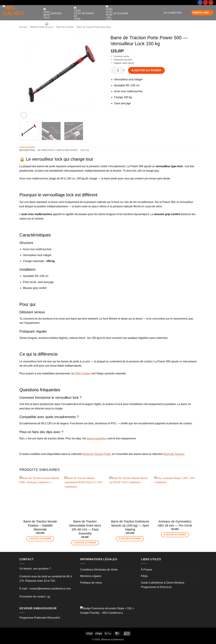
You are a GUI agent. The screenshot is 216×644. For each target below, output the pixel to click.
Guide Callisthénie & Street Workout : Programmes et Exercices (163, 584)
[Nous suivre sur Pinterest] (205, 2)
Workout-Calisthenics (112, 639)
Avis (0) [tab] (84, 150)
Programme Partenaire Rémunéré (39, 617)
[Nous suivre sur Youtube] (210, 2)
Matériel (56, 13)
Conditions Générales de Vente (99, 569)
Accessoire (120, 13)
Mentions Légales (90, 576)
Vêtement (88, 13)
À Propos (146, 569)
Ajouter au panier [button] (40, 539)
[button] (173, 13)
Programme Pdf (64, 33)
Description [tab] (27, 150)
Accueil (23, 27)
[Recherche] (87, 33)
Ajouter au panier (146, 70)
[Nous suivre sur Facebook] (200, 2)
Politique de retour (91, 582)
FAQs (144, 576)
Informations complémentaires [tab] (57, 150)
